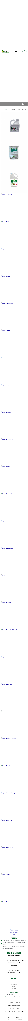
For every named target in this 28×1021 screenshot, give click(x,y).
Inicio (14, 981)
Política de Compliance (14, 1002)
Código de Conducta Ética (13, 1005)
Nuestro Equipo (14, 984)
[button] (16, 51)
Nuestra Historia (14, 982)
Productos (14, 986)
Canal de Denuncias (14, 1008)
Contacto (14, 988)
